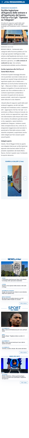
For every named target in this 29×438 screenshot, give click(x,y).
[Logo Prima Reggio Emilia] (14, 2)
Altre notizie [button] (23, 303)
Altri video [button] (24, 382)
